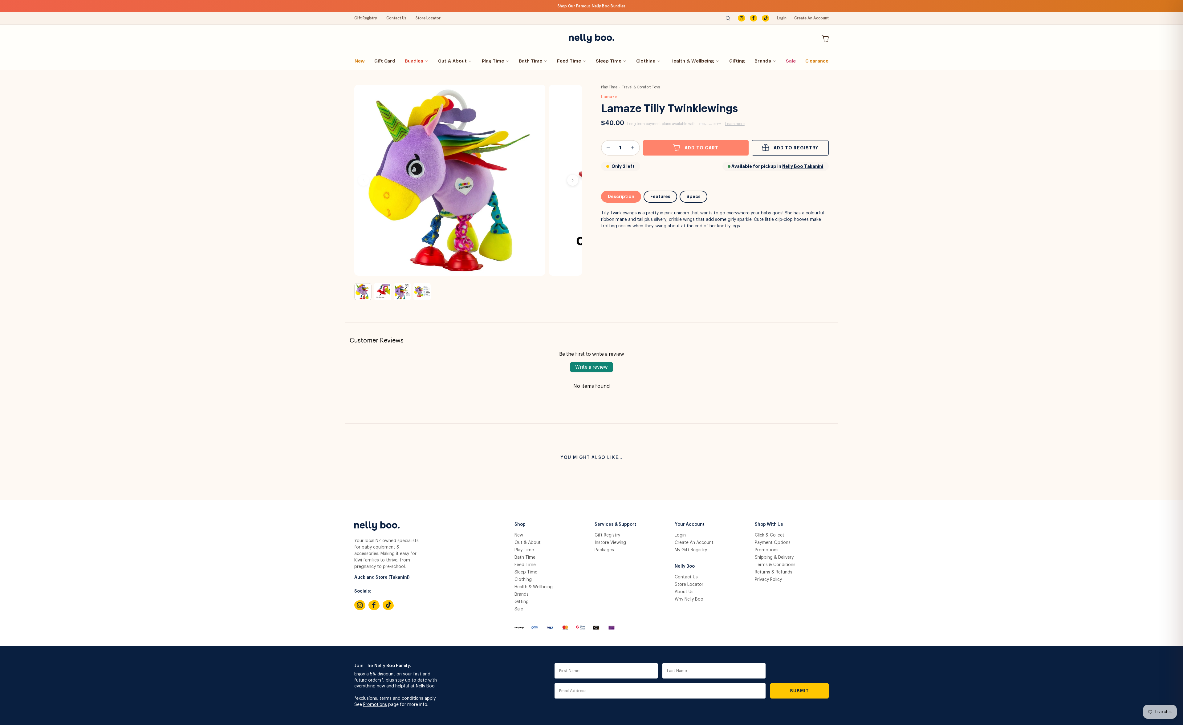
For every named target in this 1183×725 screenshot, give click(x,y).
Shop (520, 524)
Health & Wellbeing (692, 61)
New (360, 61)
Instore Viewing (610, 543)
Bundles (414, 61)
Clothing (646, 61)
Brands (762, 61)
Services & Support (615, 524)
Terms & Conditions (775, 565)
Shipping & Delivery (774, 557)
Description (621, 196)
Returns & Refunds (773, 572)
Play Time (493, 61)
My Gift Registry (691, 550)
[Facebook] (753, 18)
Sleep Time (608, 61)
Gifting (737, 61)
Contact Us (396, 18)
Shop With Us (769, 524)
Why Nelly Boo (689, 599)
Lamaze (609, 97)
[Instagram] (741, 18)
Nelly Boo (685, 566)
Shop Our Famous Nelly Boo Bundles (592, 6)
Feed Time (569, 61)
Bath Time (530, 61)
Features (660, 196)
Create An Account (811, 18)
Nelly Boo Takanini (802, 166)
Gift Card (384, 61)
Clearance (816, 61)
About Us (684, 592)
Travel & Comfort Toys (641, 87)
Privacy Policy (768, 579)
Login (782, 18)
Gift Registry (365, 18)
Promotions (767, 550)
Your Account (690, 524)
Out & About (452, 61)
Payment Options (773, 543)
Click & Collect (769, 535)
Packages (604, 550)
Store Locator (428, 18)
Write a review (591, 367)
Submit (799, 691)
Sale (791, 61)
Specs (693, 196)
